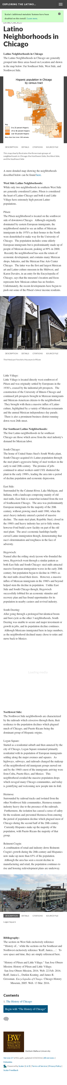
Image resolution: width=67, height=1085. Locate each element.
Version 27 (8, 1058)
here (38, 175)
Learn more (32, 18)
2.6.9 (27, 1066)
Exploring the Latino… (19, 4)
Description (11, 147)
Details (25, 147)
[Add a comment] (7, 1019)
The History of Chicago (19, 1001)
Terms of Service (39, 1066)
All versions (49, 1058)
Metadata (7, 1062)
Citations (37, 147)
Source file (52, 147)
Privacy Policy (55, 1066)
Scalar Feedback (10, 1070)
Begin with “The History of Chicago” (25, 1009)
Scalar (21, 1066)
